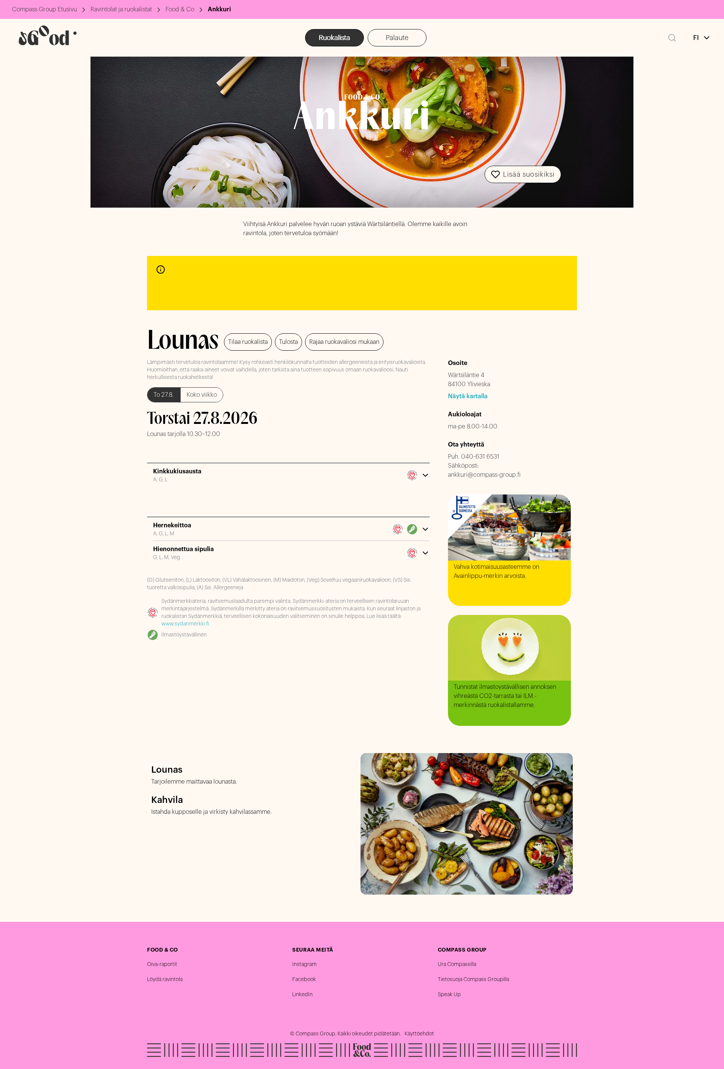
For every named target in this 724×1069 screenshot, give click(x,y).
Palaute (397, 37)
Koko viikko (202, 395)
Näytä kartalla (468, 396)
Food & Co (180, 9)
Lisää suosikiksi (529, 174)
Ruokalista (334, 37)
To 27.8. (163, 395)
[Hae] (672, 37)
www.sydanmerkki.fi (185, 624)
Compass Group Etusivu (44, 9)
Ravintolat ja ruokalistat (121, 9)
